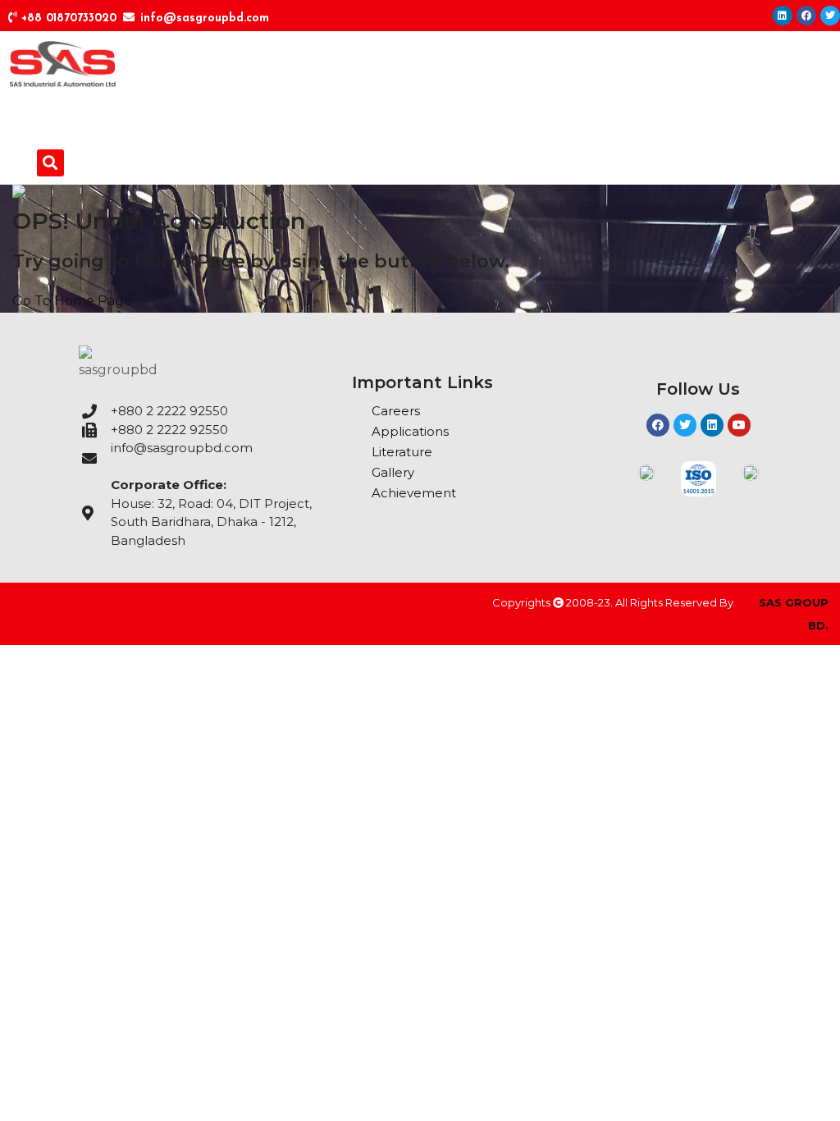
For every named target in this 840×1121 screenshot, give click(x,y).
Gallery (393, 472)
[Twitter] (830, 15)
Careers (396, 411)
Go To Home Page (72, 301)
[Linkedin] (782, 15)
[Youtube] (739, 425)
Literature (402, 452)
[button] (50, 162)
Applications (410, 431)
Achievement (414, 493)
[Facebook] (806, 15)
